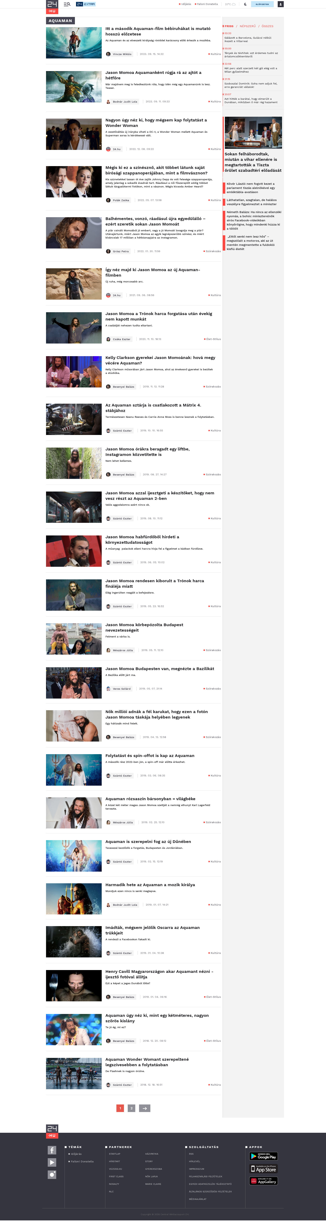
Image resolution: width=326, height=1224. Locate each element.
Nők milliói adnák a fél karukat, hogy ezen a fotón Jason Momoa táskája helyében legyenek (156, 714)
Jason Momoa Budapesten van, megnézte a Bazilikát (159, 668)
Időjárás (186, 4)
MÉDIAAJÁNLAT (197, 1199)
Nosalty (114, 1184)
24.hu (117, 149)
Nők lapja (151, 1176)
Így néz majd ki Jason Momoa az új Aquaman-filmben (152, 272)
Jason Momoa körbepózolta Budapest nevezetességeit (144, 627)
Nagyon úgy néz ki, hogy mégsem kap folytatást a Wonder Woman (156, 123)
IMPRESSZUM (196, 1169)
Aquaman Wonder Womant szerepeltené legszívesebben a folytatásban (147, 1062)
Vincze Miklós (122, 54)
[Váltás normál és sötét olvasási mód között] (245, 4)
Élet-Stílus (213, 339)
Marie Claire (153, 1184)
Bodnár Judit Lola (125, 101)
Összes (267, 26)
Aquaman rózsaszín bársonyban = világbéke (150, 798)
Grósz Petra (121, 251)
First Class (116, 1176)
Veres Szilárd (122, 688)
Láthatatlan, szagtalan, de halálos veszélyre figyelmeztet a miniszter (252, 202)
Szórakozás (213, 251)
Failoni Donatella (207, 4)
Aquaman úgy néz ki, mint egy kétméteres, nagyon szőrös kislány (157, 1018)
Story (149, 1161)
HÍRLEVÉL (194, 1161)
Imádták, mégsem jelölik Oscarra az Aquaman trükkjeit (152, 930)
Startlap (114, 1154)
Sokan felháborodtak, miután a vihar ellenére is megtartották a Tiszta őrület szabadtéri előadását (253, 162)
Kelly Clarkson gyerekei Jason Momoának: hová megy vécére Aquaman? (160, 360)
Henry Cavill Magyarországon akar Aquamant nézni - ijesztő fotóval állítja (159, 974)
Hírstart (114, 1161)
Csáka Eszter (122, 339)
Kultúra (216, 53)
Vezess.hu (115, 1169)
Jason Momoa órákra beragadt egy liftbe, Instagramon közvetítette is (147, 452)
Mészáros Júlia (123, 650)
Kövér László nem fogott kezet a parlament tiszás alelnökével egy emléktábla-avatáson (251, 188)
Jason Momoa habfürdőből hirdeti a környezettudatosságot (142, 540)
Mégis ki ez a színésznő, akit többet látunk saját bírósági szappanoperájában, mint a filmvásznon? (156, 170)
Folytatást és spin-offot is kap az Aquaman (150, 755)
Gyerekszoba (153, 1169)
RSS (191, 1154)
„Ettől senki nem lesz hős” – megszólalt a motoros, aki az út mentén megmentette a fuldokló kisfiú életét (251, 243)
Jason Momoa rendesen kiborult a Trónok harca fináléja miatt (154, 583)
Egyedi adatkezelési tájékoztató (210, 1184)
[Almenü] (67, 4)
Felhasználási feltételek (205, 1176)
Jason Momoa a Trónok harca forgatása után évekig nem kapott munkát (158, 316)
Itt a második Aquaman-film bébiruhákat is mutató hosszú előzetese (158, 31)
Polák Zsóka (121, 200)
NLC (111, 1191)
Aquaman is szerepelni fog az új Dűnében (148, 841)
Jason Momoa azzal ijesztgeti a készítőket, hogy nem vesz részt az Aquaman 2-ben (159, 496)
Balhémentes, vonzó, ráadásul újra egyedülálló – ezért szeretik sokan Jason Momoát (155, 221)
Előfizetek (262, 4)
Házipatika (151, 1154)
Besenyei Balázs (123, 386)
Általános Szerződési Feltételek (210, 1191)
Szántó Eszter (122, 430)
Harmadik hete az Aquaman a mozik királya (150, 884)
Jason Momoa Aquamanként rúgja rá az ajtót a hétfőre (153, 75)
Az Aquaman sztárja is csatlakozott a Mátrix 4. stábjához (153, 408)
